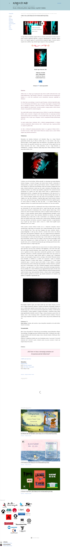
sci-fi (10, 26)
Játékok (25, 8)
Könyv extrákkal (31, 8)
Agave (10, 17)
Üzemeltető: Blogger (36, 537)
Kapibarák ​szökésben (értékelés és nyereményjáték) (39, 433)
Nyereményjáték (12, 23)
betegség (11, 19)
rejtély (10, 25)
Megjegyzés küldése (28, 435)
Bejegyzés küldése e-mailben (29, 374)
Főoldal (15, 8)
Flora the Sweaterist (28, 365)
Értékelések (20, 8)
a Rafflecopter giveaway (26, 358)
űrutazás (10, 29)
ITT (38, 85)
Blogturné (38, 8)
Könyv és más (20, 3)
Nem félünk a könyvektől (29, 367)
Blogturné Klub (24, 363)
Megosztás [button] (11, 13)
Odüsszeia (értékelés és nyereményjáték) (35, 462)
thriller (10, 27)
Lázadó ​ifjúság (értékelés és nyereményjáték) (37, 491)
